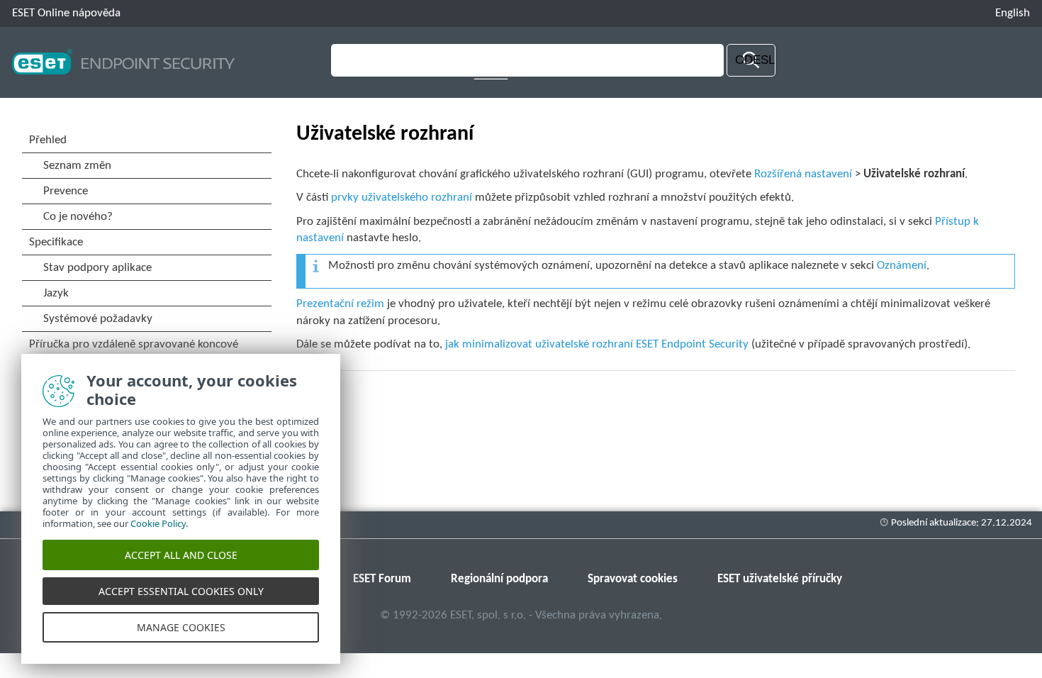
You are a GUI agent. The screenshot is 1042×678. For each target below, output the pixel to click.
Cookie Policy (158, 523)
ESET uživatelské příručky (779, 579)
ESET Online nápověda (66, 13)
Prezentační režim (340, 304)
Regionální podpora (499, 579)
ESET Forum (382, 579)
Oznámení (901, 266)
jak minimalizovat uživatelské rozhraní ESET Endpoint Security (597, 344)
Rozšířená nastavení (803, 174)
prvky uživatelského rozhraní (401, 197)
